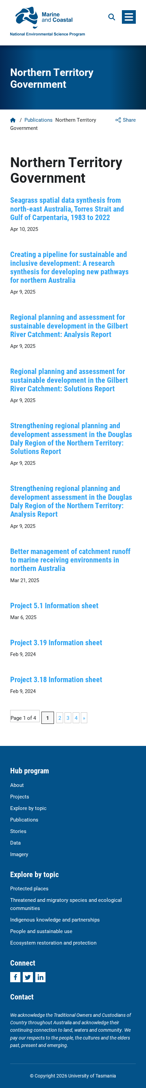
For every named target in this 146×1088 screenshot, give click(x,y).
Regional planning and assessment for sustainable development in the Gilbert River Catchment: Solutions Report (69, 379)
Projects (19, 796)
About (17, 785)
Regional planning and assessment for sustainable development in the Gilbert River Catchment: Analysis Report (69, 325)
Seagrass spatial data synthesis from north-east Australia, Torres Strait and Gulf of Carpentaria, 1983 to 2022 (67, 208)
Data (15, 842)
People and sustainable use (41, 931)
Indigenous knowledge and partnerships (55, 919)
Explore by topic (28, 808)
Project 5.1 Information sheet (54, 605)
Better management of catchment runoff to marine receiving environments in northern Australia (70, 559)
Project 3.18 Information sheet (56, 679)
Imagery (19, 854)
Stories (18, 831)
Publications (38, 119)
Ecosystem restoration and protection (53, 942)
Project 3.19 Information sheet (56, 642)
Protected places (29, 888)
